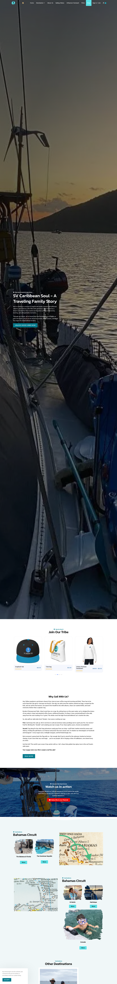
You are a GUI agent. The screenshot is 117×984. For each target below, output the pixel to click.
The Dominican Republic (44, 854)
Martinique (93, 900)
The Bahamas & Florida (23, 855)
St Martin (72, 900)
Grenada (83, 940)
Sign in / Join (97, 3)
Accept (7, 979)
